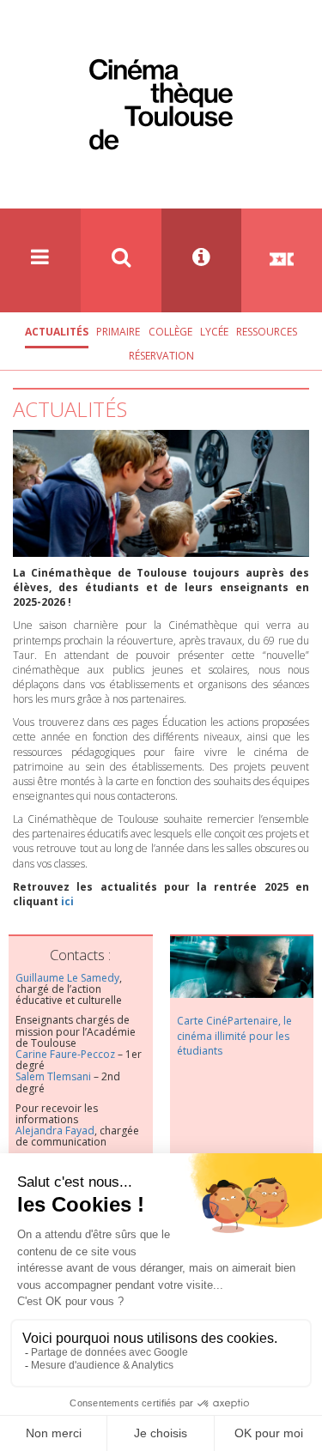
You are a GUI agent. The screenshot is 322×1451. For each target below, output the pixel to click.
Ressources (266, 331)
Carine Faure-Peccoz (65, 1054)
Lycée (214, 331)
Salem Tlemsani (53, 1076)
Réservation (161, 355)
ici (67, 901)
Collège (170, 331)
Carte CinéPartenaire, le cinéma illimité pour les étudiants (234, 1035)
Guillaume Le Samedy (67, 977)
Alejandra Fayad (54, 1130)
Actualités (56, 331)
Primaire (118, 331)
